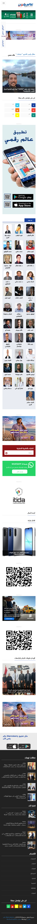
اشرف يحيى (7, 360)
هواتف (24, 763)
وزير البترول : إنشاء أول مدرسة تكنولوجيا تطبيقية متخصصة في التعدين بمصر (14, 844)
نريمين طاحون (30, 374)
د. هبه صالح (19, 265)
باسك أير (7, 330)
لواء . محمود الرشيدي (7, 266)
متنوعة (24, 811)
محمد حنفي (19, 251)
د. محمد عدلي (19, 281)
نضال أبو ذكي (19, 388)
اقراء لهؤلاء (30, 220)
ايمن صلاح (30, 251)
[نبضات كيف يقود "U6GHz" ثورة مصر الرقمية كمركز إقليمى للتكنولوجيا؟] (19, 75)
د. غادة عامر (30, 265)
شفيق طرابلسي (7, 345)
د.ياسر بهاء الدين (8, 236)
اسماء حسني (30, 281)
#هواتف (33, 869)
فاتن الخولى (30, 235)
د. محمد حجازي (30, 298)
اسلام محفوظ (8, 313)
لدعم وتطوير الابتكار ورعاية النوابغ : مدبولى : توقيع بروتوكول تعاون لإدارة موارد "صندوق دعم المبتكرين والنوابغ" (14, 824)
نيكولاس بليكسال (19, 345)
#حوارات (33, 893)
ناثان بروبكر (19, 330)
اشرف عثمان (19, 297)
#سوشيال (33, 873)
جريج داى (30, 388)
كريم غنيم (7, 297)
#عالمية (34, 878)
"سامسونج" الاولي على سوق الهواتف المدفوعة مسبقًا (19, 553)
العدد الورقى (4, 30)
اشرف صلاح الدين (30, 403)
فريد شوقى (19, 235)
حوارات (24, 773)
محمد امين (8, 374)
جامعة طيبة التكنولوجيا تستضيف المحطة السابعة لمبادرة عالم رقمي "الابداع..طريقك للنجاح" (19, 691)
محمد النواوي (8, 251)
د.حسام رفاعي (8, 388)
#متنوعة (33, 883)
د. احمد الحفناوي (7, 282)
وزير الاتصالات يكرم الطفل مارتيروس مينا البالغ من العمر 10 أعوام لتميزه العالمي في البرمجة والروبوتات (13, 776)
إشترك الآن (20, 471)
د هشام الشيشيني (19, 314)
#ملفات (33, 864)
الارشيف (4, 43)
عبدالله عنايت (30, 360)
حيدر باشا (30, 344)
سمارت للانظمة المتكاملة (14, 919)
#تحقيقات (33, 859)
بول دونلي (19, 360)
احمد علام (30, 330)
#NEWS (33, 888)
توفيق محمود (30, 313)
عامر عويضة (19, 374)
